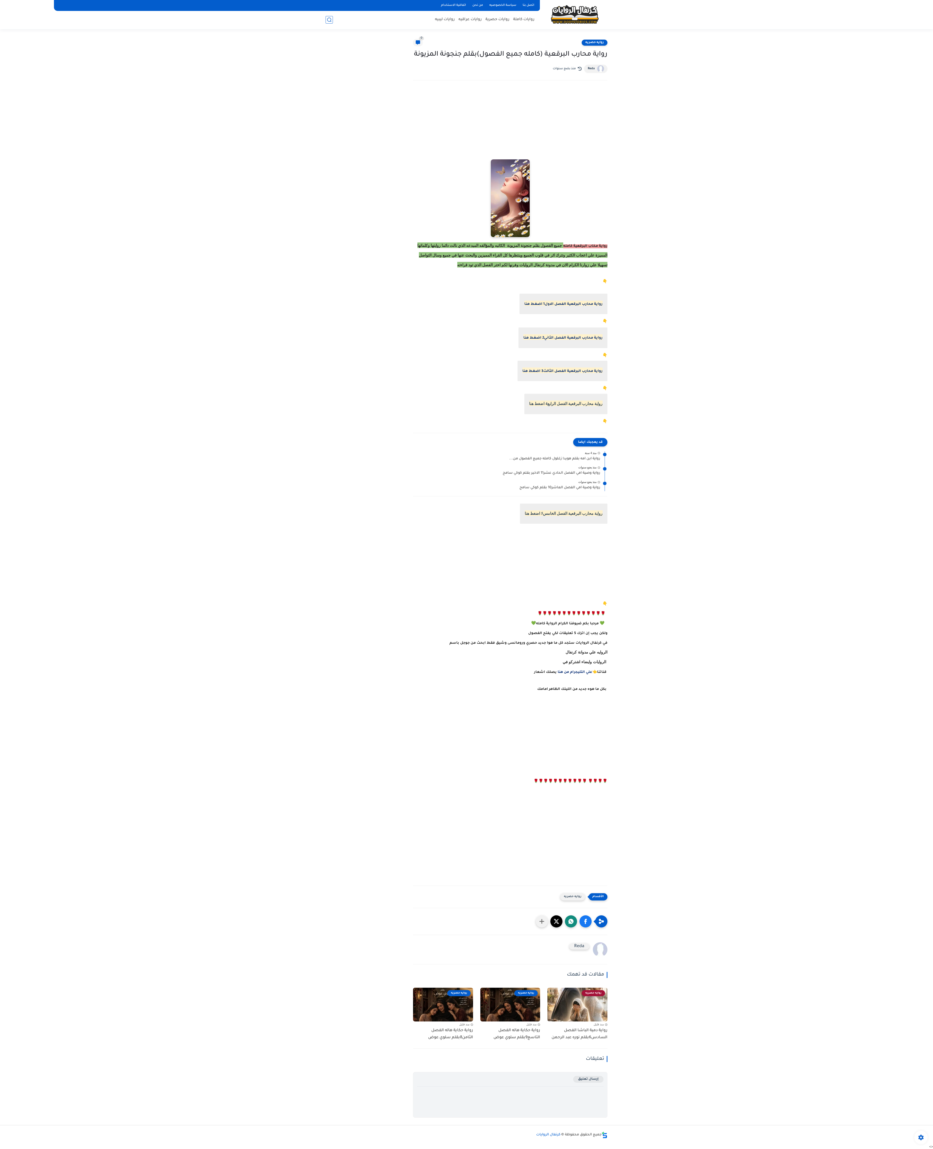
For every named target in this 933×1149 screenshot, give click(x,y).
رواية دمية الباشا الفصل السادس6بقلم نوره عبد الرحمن (579, 1034)
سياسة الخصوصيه (502, 5)
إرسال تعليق (588, 1079)
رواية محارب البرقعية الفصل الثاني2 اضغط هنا (563, 338)
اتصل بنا (528, 5)
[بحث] (329, 20)
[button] (585, 921)
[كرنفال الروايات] (575, 14)
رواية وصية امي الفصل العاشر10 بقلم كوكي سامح (559, 488)
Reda (591, 68)
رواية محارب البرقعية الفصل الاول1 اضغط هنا (563, 304)
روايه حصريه (594, 42)
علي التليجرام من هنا (575, 672)
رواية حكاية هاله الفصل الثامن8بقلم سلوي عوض (450, 1034)
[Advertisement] (510, 127)
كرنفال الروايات (548, 1135)
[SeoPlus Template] (604, 1135)
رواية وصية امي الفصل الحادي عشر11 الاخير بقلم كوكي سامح (551, 473)
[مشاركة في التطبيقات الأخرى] (542, 921)
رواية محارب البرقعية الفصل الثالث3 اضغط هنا (562, 371)
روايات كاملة (524, 19)
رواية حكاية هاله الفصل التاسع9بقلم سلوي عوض (516, 1034)
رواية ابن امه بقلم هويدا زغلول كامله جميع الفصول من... (554, 459)
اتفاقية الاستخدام (453, 5)
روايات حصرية (497, 19)
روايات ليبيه (445, 19)
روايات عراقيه (470, 19)
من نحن (477, 5)
